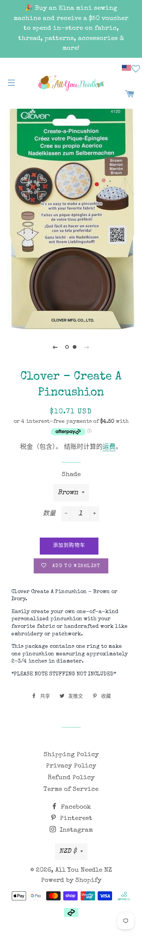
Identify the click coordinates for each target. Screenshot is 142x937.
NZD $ (67, 851)
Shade (71, 475)
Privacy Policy (71, 766)
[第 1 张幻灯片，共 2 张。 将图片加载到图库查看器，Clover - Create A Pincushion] (67, 347)
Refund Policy (71, 778)
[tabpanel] (71, 218)
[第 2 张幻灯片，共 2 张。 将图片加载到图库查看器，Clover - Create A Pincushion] (75, 347)
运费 (109, 447)
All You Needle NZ (83, 870)
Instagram (75, 830)
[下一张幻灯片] (87, 347)
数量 (49, 514)
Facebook (75, 807)
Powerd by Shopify (71, 880)
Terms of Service (71, 789)
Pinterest (75, 818)
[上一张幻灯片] (55, 347)
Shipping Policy (71, 755)
